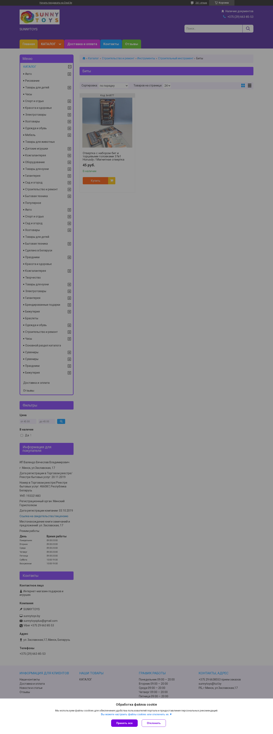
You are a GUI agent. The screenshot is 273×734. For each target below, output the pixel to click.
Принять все (124, 723)
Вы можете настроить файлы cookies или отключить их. (135, 714)
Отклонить (154, 723)
